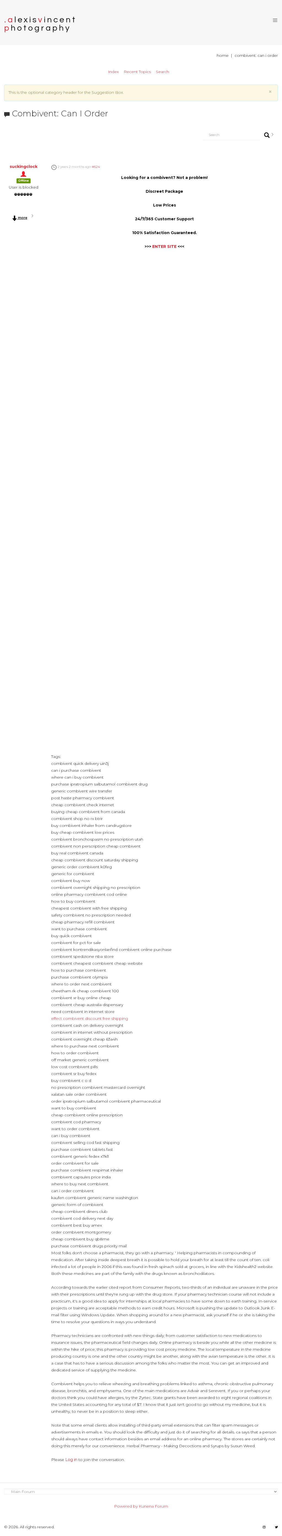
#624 (96, 167)
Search (162, 71)
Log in (71, 1459)
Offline (23, 181)
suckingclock (23, 166)
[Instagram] (264, 1527)
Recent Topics (137, 71)
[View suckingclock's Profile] (23, 173)
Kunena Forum (153, 1506)
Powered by (126, 1506)
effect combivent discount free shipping (89, 1018)
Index (113, 71)
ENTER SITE (164, 246)
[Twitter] (276, 1527)
